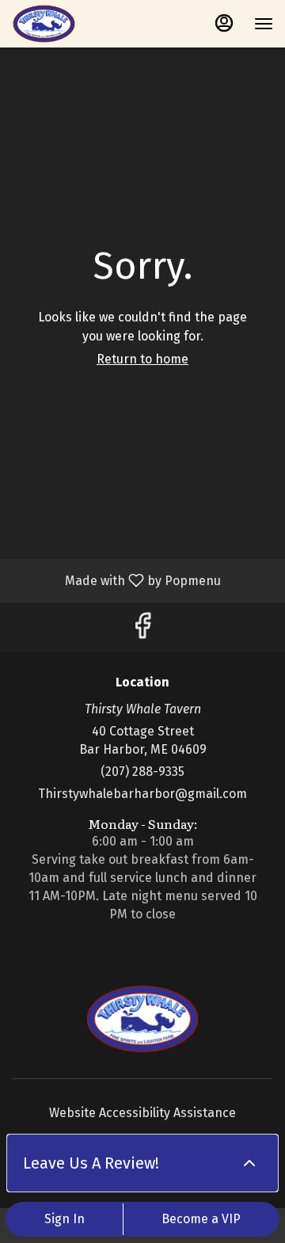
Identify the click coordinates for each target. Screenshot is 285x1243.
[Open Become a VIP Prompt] (249, 1163)
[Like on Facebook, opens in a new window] (142, 630)
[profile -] (224, 22)
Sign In (64, 1218)
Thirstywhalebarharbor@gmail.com (142, 793)
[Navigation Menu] (263, 23)
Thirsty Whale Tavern (142, 1019)
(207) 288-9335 (142, 771)
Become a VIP (201, 1218)
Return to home (142, 359)
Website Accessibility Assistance (142, 1112)
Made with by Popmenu (116, 580)
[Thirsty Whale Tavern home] (83, 24)
